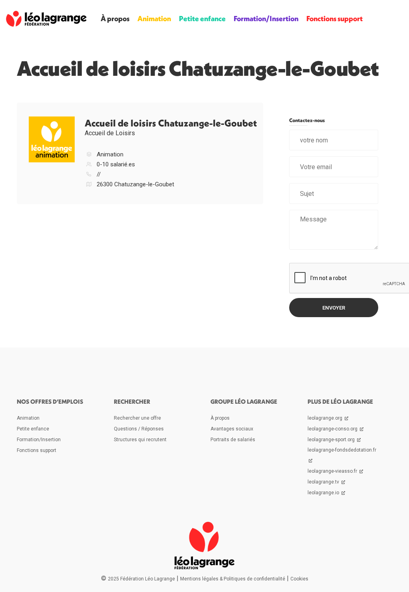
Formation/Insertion (266, 18)
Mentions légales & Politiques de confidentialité (232, 579)
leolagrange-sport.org (332, 439)
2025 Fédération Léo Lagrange (141, 579)
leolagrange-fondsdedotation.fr (342, 450)
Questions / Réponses (139, 429)
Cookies (299, 579)
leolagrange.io (324, 492)
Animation (154, 18)
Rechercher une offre (137, 418)
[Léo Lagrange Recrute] (46, 19)
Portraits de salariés (232, 439)
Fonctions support (334, 18)
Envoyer (333, 308)
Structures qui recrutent (140, 439)
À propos (115, 18)
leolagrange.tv (324, 482)
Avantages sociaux (231, 429)
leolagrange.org (325, 418)
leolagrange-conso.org (333, 429)
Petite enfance (202, 18)
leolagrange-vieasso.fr (333, 471)
